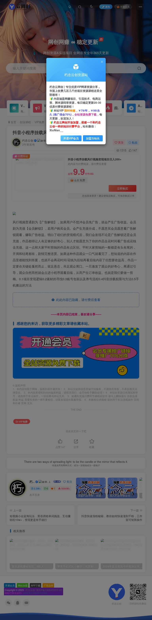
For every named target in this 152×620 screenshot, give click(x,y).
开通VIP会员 (71, 138)
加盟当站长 (93, 138)
